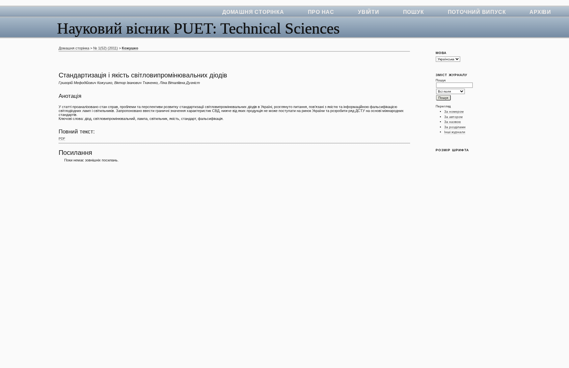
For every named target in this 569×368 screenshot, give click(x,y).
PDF (62, 138)
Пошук (413, 12)
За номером (454, 111)
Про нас (321, 12)
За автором (453, 117)
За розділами (455, 127)
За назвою (452, 122)
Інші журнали (454, 132)
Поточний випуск (477, 12)
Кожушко (130, 48)
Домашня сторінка (253, 12)
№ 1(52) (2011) (105, 48)
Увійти (368, 12)
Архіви (540, 12)
